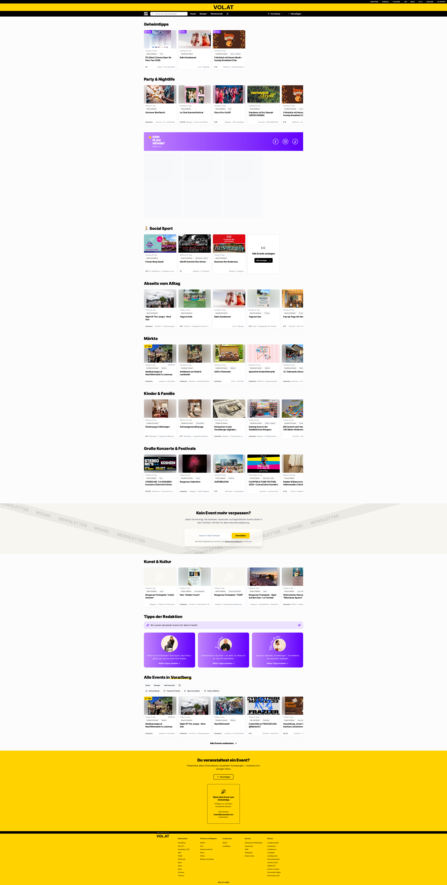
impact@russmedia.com (223, 814)
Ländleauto (271, 846)
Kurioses (181, 872)
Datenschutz (249, 856)
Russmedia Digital (274, 872)
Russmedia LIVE (273, 875)
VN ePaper (441, 2)
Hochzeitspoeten (273, 859)
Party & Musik (154, 691)
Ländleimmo (271, 849)
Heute (193, 14)
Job (405, 2)
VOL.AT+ (181, 846)
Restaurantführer (206, 849)
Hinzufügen (296, 14)
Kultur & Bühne (213, 691)
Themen (181, 875)
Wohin (202, 856)
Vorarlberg (275, 14)
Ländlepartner (272, 856)
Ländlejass (226, 846)
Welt (179, 853)
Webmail (385, 2)
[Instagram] (285, 141)
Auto (420, 2)
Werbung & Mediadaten (253, 843)
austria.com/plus (273, 869)
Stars (180, 869)
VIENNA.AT (271, 866)
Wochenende (217, 14)
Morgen (203, 14)
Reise (202, 853)
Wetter (202, 843)
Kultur (180, 866)
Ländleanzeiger (273, 843)
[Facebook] (275, 141)
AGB (246, 849)
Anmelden (240, 535)
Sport (180, 862)
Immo (413, 2)
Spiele (225, 843)
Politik (180, 856)
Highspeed (374, 2)
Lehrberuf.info (272, 862)
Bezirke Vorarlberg (207, 859)
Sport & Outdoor (193, 691)
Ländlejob (270, 853)
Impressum (249, 846)
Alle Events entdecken (222, 743)
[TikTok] (295, 141)
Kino (201, 846)
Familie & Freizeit (173, 691)
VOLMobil (396, 2)
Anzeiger (429, 2)
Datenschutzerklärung (233, 541)
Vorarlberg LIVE (184, 849)
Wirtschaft (181, 859)
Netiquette (248, 853)
